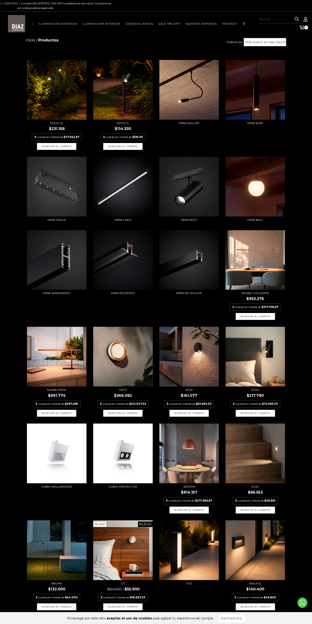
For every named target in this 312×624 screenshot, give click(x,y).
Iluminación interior (101, 23)
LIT (123, 583)
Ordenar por (234, 42)
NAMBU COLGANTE (255, 293)
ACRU (255, 390)
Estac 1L (123, 123)
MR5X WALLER (189, 123)
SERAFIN (189, 486)
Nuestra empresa (201, 23)
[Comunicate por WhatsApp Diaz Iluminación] (302, 602)
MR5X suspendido (56, 293)
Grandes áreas (139, 23)
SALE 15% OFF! (169, 23)
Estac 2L (56, 123)
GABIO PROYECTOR (123, 486)
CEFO (123, 390)
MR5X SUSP (255, 123)
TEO (189, 583)
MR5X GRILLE (57, 220)
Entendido (232, 618)
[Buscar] (296, 19)
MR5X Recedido (123, 293)
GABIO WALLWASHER (56, 486)
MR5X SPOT (189, 220)
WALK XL (255, 583)
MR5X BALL (255, 220)
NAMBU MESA (56, 390)
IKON (189, 390)
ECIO (255, 486)
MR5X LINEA (123, 220)
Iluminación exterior (58, 23)
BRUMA (56, 583)
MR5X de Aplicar (189, 293)
